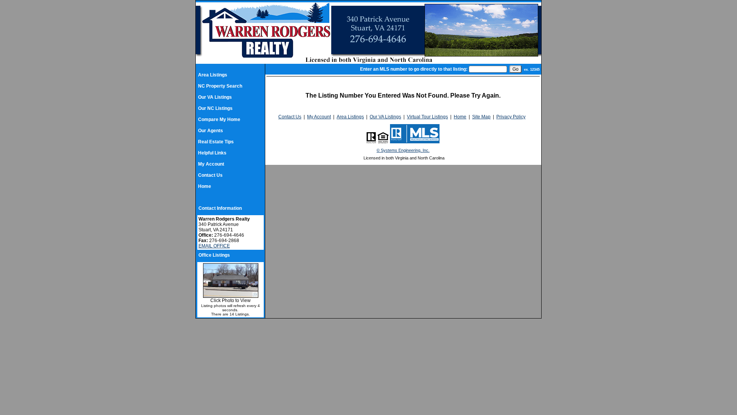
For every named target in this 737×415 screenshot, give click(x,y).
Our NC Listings (215, 108)
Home (204, 186)
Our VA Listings (215, 97)
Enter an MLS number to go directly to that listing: (414, 69)
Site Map (481, 117)
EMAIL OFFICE (214, 246)
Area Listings (212, 75)
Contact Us (210, 175)
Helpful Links (212, 153)
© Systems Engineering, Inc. (403, 150)
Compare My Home (219, 119)
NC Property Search (220, 86)
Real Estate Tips (216, 141)
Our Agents (210, 130)
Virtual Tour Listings (427, 117)
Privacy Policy (510, 117)
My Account (211, 164)
